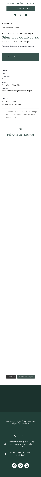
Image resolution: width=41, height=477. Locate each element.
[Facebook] (15, 15)
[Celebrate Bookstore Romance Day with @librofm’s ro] (20, 354)
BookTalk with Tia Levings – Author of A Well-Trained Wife (26, 114)
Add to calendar (20, 57)
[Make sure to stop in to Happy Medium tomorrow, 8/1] (20, 321)
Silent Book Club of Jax (11, 85)
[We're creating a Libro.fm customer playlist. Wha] (20, 153)
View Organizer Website (12, 104)
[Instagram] (20, 15)
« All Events (7, 23)
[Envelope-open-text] (26, 15)
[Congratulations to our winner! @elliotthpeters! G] (20, 168)
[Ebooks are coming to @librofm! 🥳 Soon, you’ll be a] (20, 197)
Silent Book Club (9, 101)
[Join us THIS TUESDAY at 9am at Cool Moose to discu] (20, 293)
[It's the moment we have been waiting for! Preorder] (20, 231)
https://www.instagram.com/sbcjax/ (17, 90)
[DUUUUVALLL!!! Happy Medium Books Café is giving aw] (20, 260)
